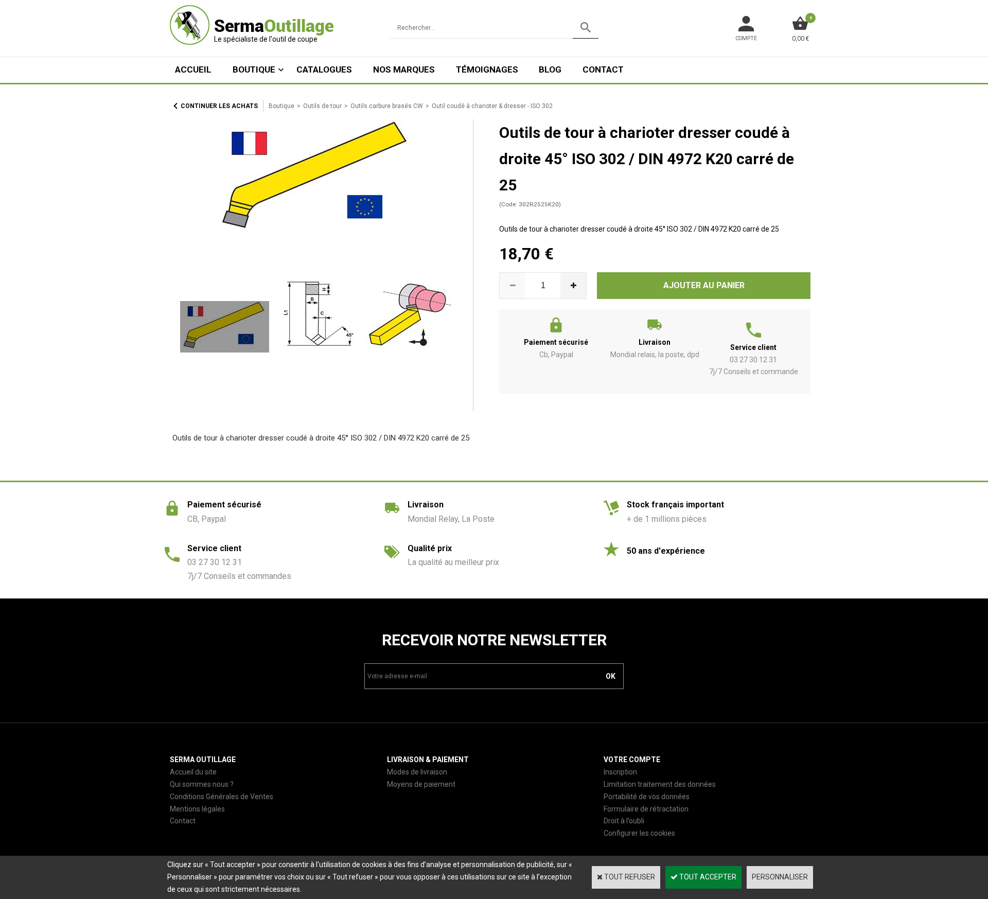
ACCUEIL (193, 69)
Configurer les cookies (639, 833)
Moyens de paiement (421, 784)
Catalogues (324, 69)
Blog (550, 69)
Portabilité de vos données (647, 796)
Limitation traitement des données (660, 784)
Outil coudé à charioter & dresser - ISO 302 (492, 106)
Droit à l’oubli (624, 821)
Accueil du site (193, 772)
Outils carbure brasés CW (386, 106)
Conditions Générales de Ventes (221, 796)
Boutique (254, 69)
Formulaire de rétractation (646, 809)
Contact (603, 69)
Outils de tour (322, 106)
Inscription (620, 772)
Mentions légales (197, 809)
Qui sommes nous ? (202, 784)
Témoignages (487, 69)
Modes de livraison (417, 772)
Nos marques (404, 69)
